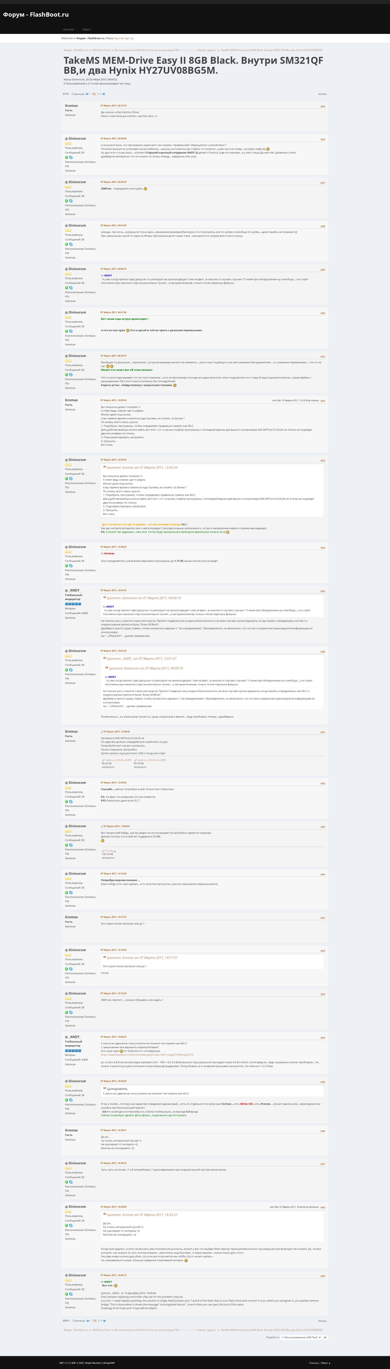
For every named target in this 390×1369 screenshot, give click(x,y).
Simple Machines (93, 1363)
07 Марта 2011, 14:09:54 (117, 826)
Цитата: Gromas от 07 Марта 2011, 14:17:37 (142, 957)
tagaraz (211, 50)
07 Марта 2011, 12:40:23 (113, 546)
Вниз (66, 93)
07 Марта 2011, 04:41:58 (113, 312)
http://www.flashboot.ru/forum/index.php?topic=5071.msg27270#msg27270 (147, 1054)
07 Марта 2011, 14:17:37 (113, 916)
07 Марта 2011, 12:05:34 (113, 400)
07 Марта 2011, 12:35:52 (113, 459)
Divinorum (77, 138)
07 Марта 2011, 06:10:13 (113, 355)
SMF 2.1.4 (64, 1363)
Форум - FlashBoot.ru (36, 14)
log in (117, 38)
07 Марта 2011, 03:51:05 (113, 225)
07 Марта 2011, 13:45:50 (113, 782)
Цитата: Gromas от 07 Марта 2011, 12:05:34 (142, 467)
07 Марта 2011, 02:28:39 (113, 181)
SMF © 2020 (77, 1363)
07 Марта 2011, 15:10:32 (113, 949)
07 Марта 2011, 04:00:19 (113, 268)
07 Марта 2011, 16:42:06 (113, 1206)
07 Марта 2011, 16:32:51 (113, 1130)
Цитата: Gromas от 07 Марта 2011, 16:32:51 (142, 1214)
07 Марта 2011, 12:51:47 (113, 590)
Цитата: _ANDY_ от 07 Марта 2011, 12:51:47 (142, 658)
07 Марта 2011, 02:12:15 (113, 105)
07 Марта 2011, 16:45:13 (113, 1275)
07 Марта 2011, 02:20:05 (113, 138)
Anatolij (201, 50)
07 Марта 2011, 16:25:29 (113, 1080)
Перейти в (272, 1337)
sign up (129, 38)
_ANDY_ (75, 590)
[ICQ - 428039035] (66, 157)
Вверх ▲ (326, 1362)
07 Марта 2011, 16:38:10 (113, 1163)
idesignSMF (109, 1363)
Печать (322, 94)
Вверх (66, 1320)
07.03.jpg (110, 851)
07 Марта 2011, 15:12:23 (113, 993)
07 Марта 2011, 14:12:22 (113, 873)
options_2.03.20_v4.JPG (118, 760)
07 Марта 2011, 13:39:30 (117, 731)
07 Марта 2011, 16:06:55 (113, 1036)
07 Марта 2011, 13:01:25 (113, 650)
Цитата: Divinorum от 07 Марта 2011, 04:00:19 (144, 598)
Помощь (314, 1362)
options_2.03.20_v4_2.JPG (151, 760)
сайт (159, 429)
